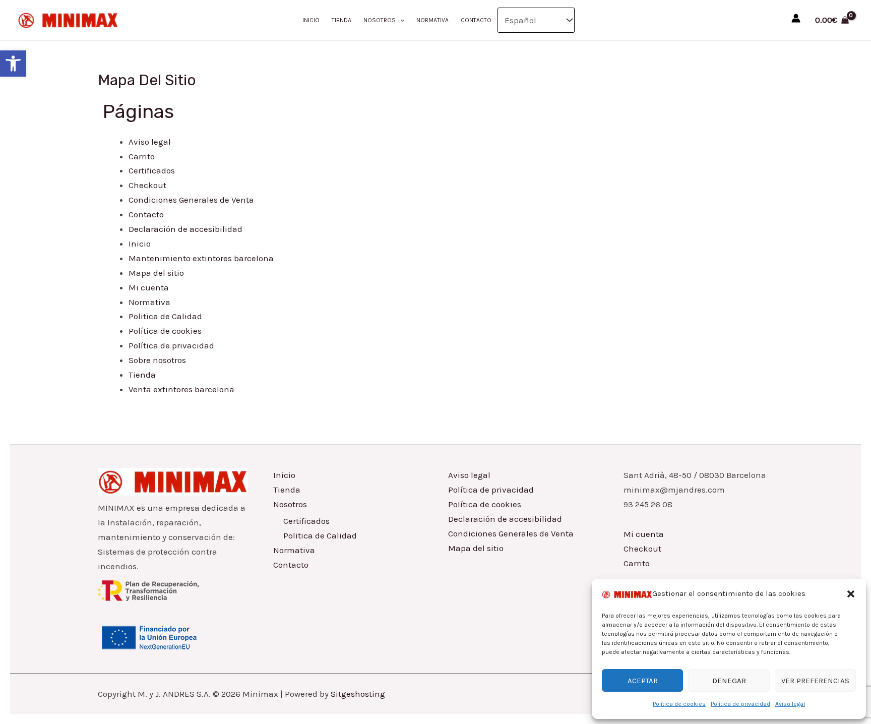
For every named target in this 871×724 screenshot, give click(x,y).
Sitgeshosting (358, 694)
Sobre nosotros (157, 360)
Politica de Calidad (165, 316)
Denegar (729, 680)
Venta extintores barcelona (181, 389)
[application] (400, 20)
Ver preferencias (815, 680)
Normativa (432, 20)
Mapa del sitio (156, 273)
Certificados (152, 170)
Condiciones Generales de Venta (191, 200)
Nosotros (379, 20)
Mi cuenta (149, 287)
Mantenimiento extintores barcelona (201, 258)
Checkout (147, 185)
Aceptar (643, 680)
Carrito (142, 156)
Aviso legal (790, 703)
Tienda (341, 20)
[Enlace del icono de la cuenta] (795, 18)
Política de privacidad (740, 703)
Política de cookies (679, 703)
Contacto (476, 20)
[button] (13, 63)
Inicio (311, 20)
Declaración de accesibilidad (185, 229)
